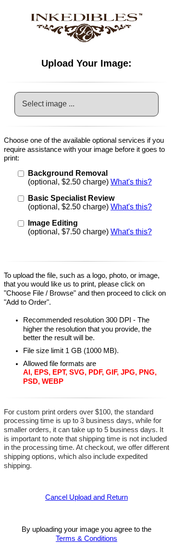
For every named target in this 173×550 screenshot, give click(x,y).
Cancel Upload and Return (86, 497)
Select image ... (48, 104)
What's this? (131, 182)
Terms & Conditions (86, 538)
